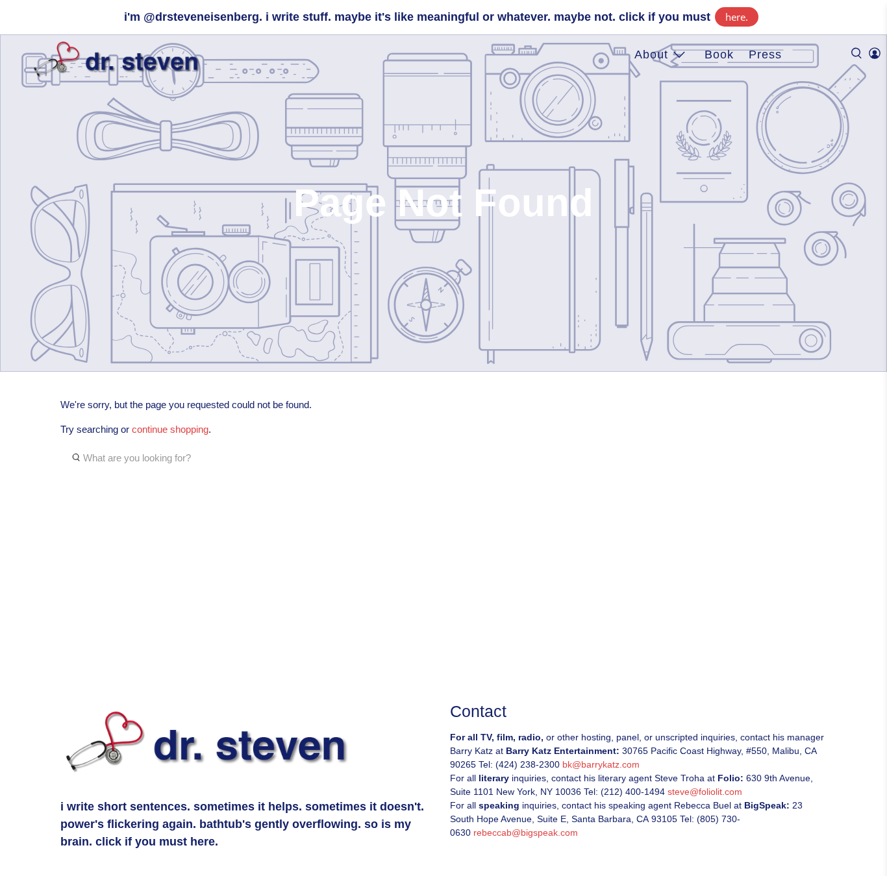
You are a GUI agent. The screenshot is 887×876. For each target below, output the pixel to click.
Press (765, 54)
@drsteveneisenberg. (203, 16)
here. (736, 16)
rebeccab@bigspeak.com (525, 832)
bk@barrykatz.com (601, 764)
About (651, 54)
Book (719, 54)
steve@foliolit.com (705, 791)
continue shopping (170, 429)
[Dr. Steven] (119, 59)
